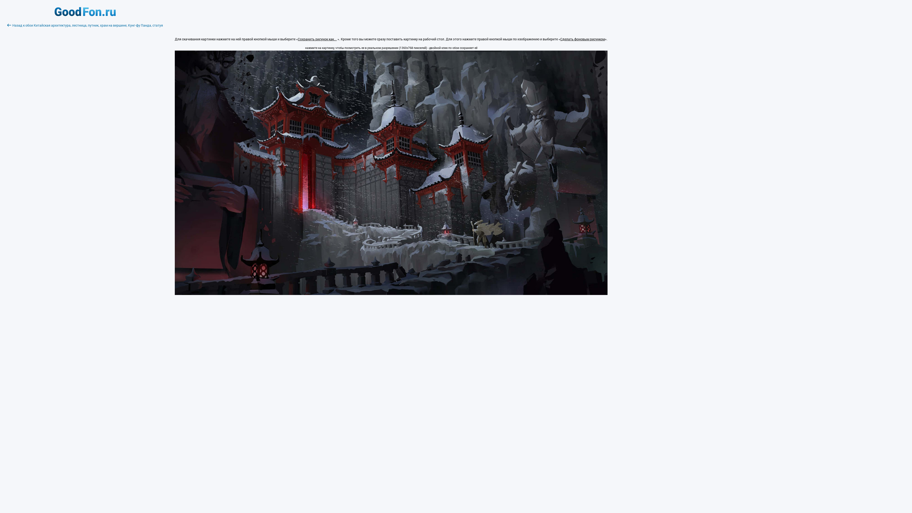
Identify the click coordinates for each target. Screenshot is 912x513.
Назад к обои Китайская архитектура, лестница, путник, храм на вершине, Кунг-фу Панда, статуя (87, 25)
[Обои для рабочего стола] (85, 15)
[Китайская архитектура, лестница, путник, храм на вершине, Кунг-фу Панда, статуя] (391, 293)
